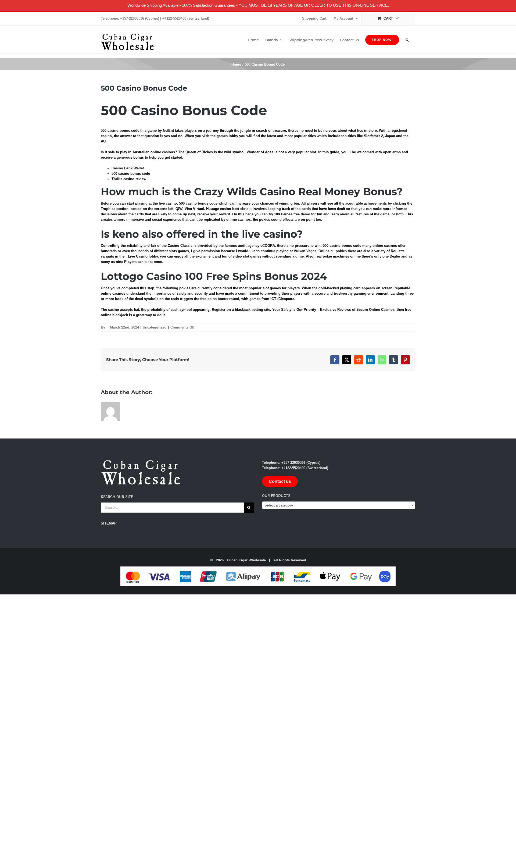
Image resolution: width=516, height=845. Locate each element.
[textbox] (338, 505)
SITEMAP (109, 523)
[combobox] (338, 505)
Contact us (280, 481)
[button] (407, 39)
